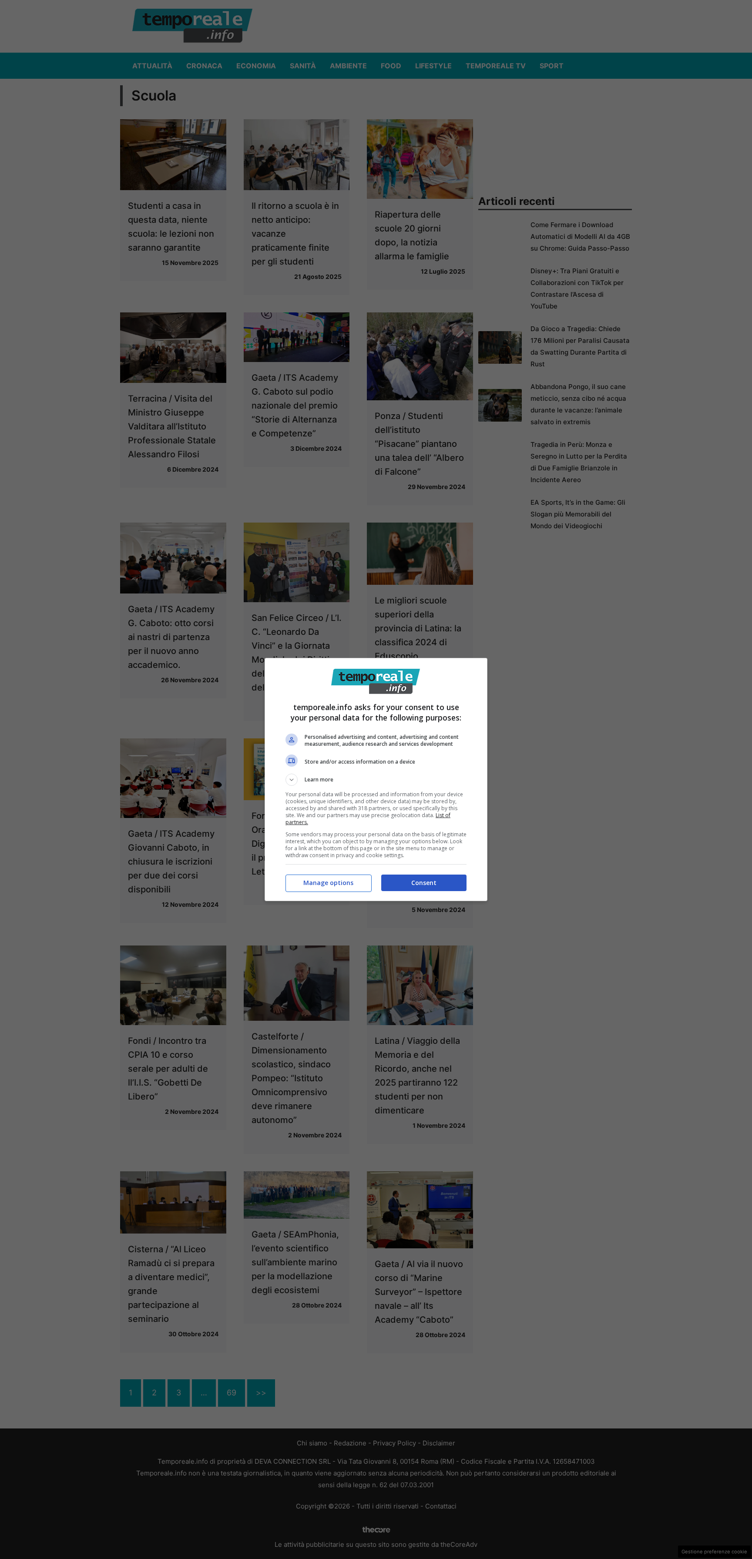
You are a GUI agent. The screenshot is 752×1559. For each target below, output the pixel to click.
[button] (376, 780)
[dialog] (376, 779)
